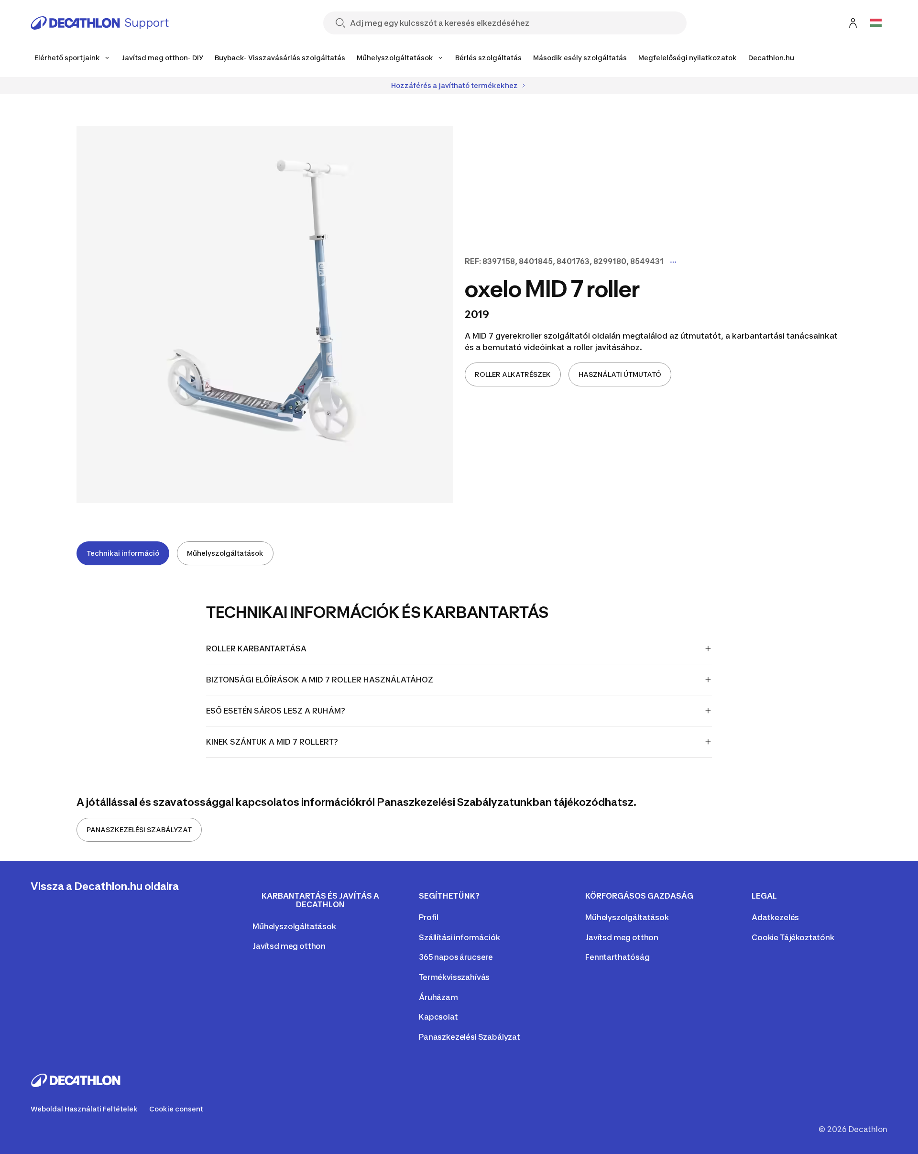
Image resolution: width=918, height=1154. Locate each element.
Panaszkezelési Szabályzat (469, 1037)
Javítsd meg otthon (289, 946)
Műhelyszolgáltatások (225, 553)
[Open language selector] (875, 22)
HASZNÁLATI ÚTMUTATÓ (620, 374)
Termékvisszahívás (454, 977)
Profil (428, 917)
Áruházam (438, 997)
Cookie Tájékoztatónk (793, 937)
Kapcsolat (438, 1017)
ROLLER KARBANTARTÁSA (256, 648)
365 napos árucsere (456, 957)
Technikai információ (123, 553)
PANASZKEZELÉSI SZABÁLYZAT (139, 829)
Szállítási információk (459, 937)
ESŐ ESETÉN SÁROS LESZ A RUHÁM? (275, 710)
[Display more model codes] (673, 262)
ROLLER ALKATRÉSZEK (513, 374)
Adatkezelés (775, 917)
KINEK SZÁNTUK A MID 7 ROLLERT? (272, 742)
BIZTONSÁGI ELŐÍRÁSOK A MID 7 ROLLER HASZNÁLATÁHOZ (319, 679)
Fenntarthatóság (617, 957)
